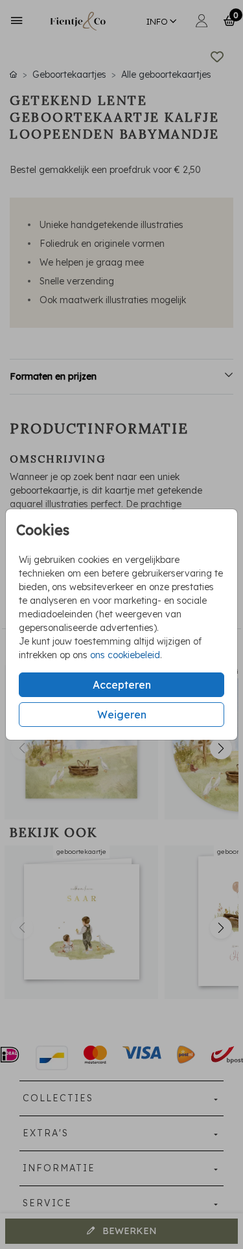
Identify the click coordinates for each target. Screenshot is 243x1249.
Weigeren (121, 714)
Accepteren (122, 684)
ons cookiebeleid (125, 655)
